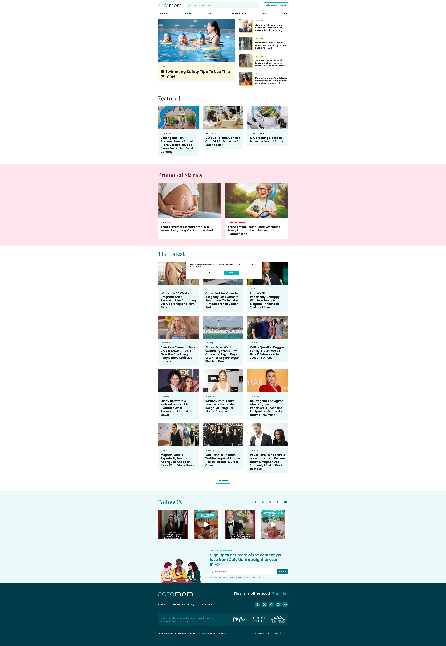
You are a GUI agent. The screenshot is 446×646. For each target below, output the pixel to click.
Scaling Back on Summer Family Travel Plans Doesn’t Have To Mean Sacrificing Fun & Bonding (177, 145)
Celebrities (260, 21)
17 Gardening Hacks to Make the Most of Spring (267, 139)
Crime (208, 289)
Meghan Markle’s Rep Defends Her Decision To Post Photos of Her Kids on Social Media (271, 80)
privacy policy (256, 577)
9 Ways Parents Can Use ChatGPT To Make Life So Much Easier (222, 141)
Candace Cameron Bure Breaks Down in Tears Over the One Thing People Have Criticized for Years (178, 354)
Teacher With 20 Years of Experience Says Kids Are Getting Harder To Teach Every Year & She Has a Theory (271, 64)
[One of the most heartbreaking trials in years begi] (173, 524)
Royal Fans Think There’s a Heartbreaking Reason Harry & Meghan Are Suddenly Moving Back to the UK (267, 462)
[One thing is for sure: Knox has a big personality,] (240, 524)
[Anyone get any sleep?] (206, 524)
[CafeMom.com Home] (169, 5)
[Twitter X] (263, 502)
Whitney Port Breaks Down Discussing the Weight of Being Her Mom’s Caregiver (220, 406)
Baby (164, 66)
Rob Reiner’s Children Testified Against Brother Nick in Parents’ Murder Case (222, 460)
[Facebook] (255, 502)
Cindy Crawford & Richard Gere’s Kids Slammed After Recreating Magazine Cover (176, 408)
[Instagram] (278, 502)
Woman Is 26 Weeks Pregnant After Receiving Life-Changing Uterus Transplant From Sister (178, 300)
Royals (258, 74)
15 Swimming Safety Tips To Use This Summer (195, 74)
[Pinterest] (270, 502)
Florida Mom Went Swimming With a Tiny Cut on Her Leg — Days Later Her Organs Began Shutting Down (222, 354)
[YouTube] (285, 502)
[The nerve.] (273, 524)
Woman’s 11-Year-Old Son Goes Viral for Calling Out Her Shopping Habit (271, 45)
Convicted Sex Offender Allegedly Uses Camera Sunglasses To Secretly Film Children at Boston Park (222, 300)
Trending (259, 39)
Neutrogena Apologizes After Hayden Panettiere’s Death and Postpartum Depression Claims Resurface (267, 408)
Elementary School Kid (237, 222)
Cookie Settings (214, 273)
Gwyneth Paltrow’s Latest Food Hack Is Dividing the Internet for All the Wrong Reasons (269, 29)
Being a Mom (166, 133)
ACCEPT (231, 273)
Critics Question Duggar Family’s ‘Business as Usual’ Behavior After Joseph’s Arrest (267, 352)
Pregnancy (166, 222)
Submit (282, 571)
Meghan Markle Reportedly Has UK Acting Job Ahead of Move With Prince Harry (177, 460)
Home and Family (257, 133)
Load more (223, 480)
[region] (224, 268)
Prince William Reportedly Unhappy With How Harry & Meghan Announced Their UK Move (265, 300)
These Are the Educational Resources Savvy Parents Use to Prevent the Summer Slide (254, 230)
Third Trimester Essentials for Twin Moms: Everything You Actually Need (187, 228)
